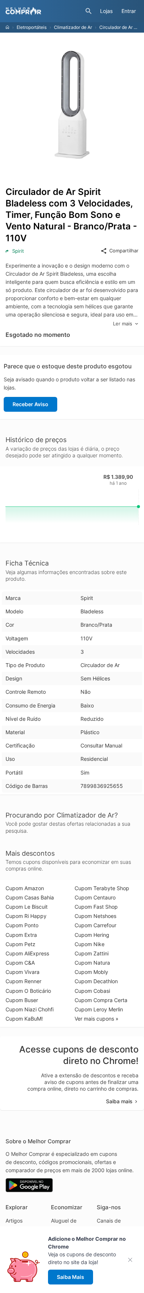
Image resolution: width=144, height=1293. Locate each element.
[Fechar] (132, 1259)
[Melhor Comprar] (44, 11)
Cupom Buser (22, 1000)
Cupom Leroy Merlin (99, 1009)
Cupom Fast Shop (96, 907)
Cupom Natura (92, 962)
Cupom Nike (89, 944)
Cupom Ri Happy (26, 916)
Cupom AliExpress (27, 953)
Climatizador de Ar (73, 27)
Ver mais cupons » (97, 1018)
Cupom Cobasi (92, 991)
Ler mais (122, 323)
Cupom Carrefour (95, 925)
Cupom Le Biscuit (27, 907)
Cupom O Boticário (28, 991)
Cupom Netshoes (95, 916)
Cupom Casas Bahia (30, 897)
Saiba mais (119, 1101)
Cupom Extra (21, 935)
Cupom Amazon (25, 888)
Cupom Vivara (23, 972)
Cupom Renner (23, 981)
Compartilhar (123, 250)
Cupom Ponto (22, 925)
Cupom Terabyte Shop (102, 888)
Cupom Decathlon (96, 981)
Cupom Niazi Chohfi (30, 1009)
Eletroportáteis (32, 27)
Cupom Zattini (92, 953)
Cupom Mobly (91, 972)
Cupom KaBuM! (24, 1018)
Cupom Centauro (95, 897)
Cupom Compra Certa (101, 1000)
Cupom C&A (20, 962)
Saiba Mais (70, 1277)
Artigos (14, 1220)
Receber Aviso (30, 404)
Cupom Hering (92, 935)
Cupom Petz (20, 944)
